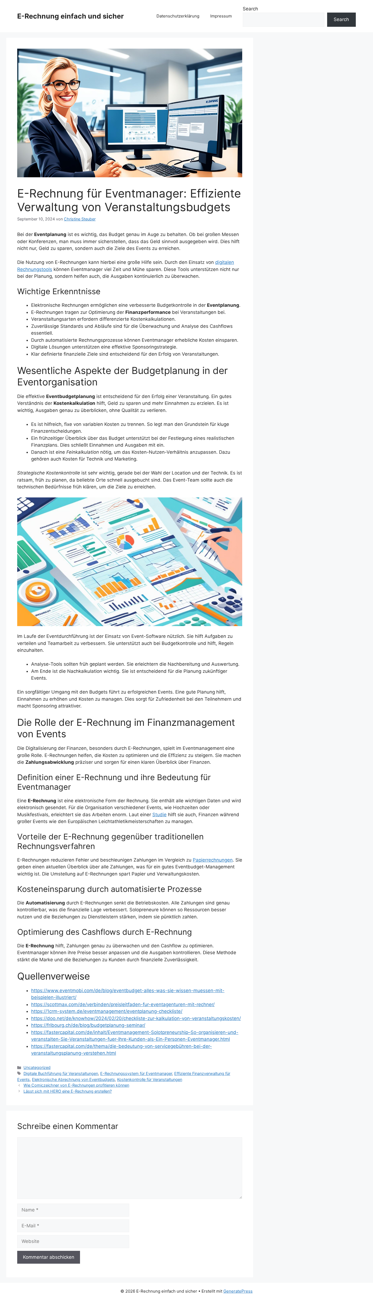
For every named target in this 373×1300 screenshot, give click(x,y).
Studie (159, 814)
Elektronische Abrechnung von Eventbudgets (73, 1079)
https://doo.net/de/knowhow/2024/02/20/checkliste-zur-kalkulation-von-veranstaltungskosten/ (136, 1018)
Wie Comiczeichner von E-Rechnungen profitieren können (76, 1085)
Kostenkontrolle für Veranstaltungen (149, 1079)
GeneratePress (238, 1291)
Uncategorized (37, 1067)
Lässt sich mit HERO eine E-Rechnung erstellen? (67, 1091)
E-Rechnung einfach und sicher (70, 16)
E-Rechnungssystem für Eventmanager (136, 1073)
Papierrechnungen (213, 860)
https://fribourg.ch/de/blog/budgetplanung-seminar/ (88, 1025)
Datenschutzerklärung (177, 16)
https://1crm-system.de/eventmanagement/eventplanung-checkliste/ (106, 1011)
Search (250, 8)
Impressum (221, 16)
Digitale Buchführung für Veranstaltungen (60, 1073)
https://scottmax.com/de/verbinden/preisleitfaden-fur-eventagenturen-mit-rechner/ (123, 1004)
